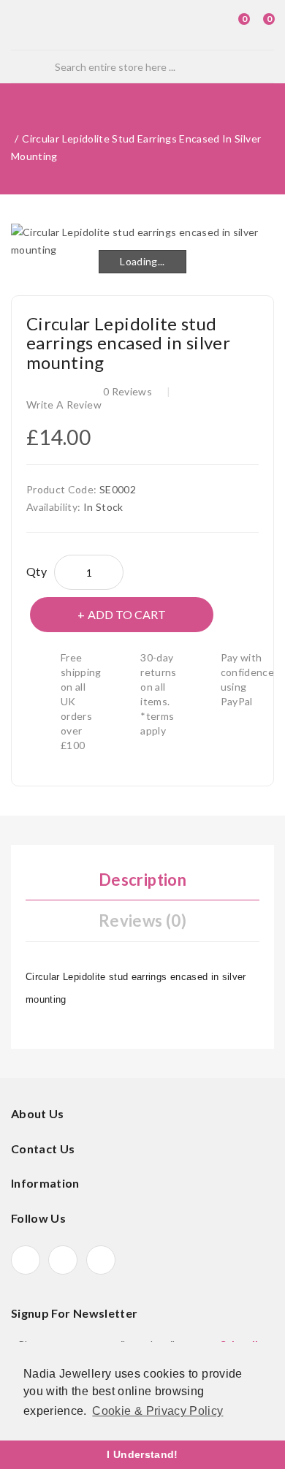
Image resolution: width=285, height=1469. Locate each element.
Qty (36, 571)
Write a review (64, 404)
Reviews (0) (142, 920)
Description (142, 879)
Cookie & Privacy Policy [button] (157, 1411)
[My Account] (207, 25)
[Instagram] (100, 1260)
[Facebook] (25, 1260)
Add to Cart (127, 614)
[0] (231, 25)
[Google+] (62, 1260)
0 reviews (127, 391)
